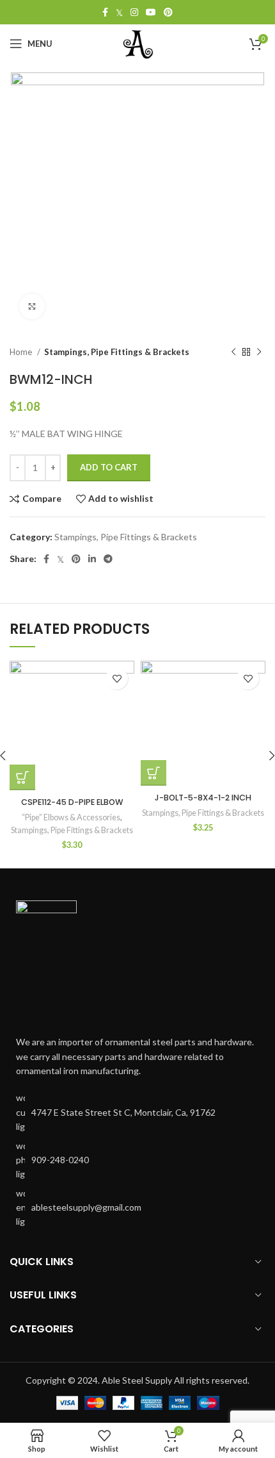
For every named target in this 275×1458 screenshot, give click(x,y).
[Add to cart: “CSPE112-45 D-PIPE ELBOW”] (22, 777)
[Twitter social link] (119, 12)
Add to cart (109, 467)
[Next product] (259, 352)
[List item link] (137, 1160)
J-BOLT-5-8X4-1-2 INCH (203, 797)
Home (22, 352)
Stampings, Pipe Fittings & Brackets (116, 352)
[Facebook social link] (105, 12)
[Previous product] (233, 352)
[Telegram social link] (108, 559)
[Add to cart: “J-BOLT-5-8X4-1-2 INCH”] (153, 773)
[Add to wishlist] (117, 678)
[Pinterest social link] (168, 12)
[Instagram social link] (134, 12)
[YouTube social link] (151, 12)
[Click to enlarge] (32, 306)
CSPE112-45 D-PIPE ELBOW (72, 802)
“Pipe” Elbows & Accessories (71, 817)
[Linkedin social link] (92, 559)
